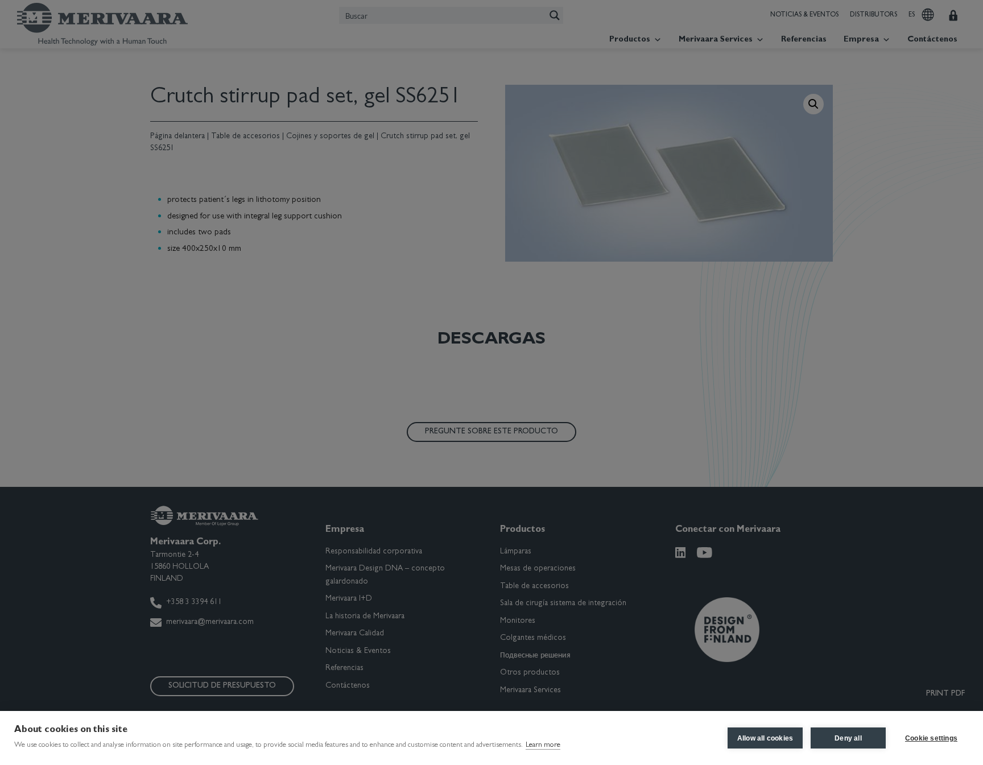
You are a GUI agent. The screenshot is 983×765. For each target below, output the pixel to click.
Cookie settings (931, 738)
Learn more (543, 745)
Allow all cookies (765, 738)
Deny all (848, 738)
